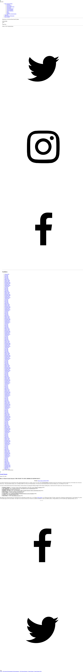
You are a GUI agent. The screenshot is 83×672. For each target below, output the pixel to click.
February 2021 (7, 341)
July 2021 (6, 336)
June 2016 (6, 397)
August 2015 (7, 408)
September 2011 (7, 455)
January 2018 (7, 378)
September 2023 (7, 309)
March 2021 (7, 340)
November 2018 (7, 368)
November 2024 (7, 295)
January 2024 (7, 305)
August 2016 (7, 395)
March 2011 (7, 461)
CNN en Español (10, 9)
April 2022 (6, 326)
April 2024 (6, 302)
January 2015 (7, 415)
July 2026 (6, 275)
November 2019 (7, 356)
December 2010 (7, 464)
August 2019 (7, 359)
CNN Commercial (10, 10)
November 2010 (7, 465)
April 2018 (6, 375)
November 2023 (7, 307)
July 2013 (6, 433)
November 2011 (7, 453)
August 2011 (7, 456)
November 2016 (7, 392)
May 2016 (6, 398)
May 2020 (6, 350)
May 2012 (6, 447)
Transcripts (6, 14)
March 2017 (7, 388)
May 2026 (6, 277)
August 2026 (7, 274)
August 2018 (7, 371)
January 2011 (7, 463)
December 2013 (7, 428)
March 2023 (7, 315)
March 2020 (7, 352)
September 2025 (7, 285)
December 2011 (7, 452)
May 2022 (6, 325)
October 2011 (7, 454)
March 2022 (7, 327)
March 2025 (7, 291)
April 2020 (6, 351)
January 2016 (7, 403)
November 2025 (7, 283)
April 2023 (6, 314)
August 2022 (7, 322)
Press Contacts (7, 16)
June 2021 (6, 337)
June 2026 (6, 276)
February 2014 (7, 426)
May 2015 (6, 411)
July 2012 (6, 445)
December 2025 (7, 282)
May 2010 (6, 467)
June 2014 (6, 422)
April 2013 (6, 436)
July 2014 (6, 421)
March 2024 (7, 303)
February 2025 (7, 292)
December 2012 (7, 440)
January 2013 (7, 439)
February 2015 (7, 414)
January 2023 (7, 317)
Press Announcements (8, 3)
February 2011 (7, 462)
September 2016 (7, 394)
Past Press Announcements (11, 13)
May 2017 (6, 386)
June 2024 (6, 300)
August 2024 (7, 298)
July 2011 (6, 457)
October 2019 (7, 357)
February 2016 (7, 402)
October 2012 (7, 442)
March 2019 (7, 364)
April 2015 (6, 412)
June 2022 (6, 324)
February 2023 (7, 316)
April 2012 (6, 448)
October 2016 (7, 393)
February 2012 (7, 450)
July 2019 (6, 360)
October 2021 (7, 333)
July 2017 (6, 384)
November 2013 (7, 429)
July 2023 (6, 311)
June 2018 (6, 373)
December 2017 (7, 379)
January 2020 (7, 354)
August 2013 (7, 432)
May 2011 (6, 459)
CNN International (10, 8)
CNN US (8, 4)
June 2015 (6, 410)
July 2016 (6, 396)
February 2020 (7, 353)
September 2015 (7, 407)
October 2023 (7, 308)
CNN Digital (9, 5)
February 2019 (7, 365)
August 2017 (7, 383)
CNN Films (9, 7)
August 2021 (7, 335)
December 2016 (7, 391)
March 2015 (7, 413)
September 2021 (7, 334)
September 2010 (7, 466)
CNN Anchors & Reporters (9, 15)
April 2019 (6, 363)
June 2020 (6, 349)
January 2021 (7, 342)
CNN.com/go (39, 497)
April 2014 (6, 424)
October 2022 (7, 320)
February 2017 (7, 389)
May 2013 (6, 435)
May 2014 (6, 423)
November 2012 (7, 441)
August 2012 (7, 444)
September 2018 (7, 370)
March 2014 (7, 425)
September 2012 (7, 443)
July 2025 (6, 287)
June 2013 (6, 434)
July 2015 (6, 409)
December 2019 (7, 355)
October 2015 (7, 406)
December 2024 (7, 294)
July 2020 (6, 348)
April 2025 (6, 290)
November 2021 (7, 332)
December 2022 (7, 318)
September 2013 (7, 431)
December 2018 (7, 367)
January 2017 (7, 390)
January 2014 (7, 427)
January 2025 (7, 293)
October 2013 (7, 430)
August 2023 (7, 310)
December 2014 (7, 416)
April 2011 (6, 460)
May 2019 (6, 362)
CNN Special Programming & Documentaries (11, 671)
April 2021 (6, 339)
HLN (8, 11)
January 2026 (7, 281)
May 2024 (6, 301)
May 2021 (6, 338)
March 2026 (7, 279)
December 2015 (7, 404)
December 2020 (7, 343)
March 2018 (7, 376)
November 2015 (7, 405)
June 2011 (6, 458)
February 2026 (7, 280)
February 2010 (7, 468)
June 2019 (6, 361)
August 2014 (7, 420)
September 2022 (7, 321)
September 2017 (7, 382)
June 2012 (6, 446)
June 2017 (6, 385)
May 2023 (6, 313)
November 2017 (7, 380)
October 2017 (7, 381)
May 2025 (6, 289)
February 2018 (7, 377)
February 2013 (7, 438)
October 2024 (7, 296)
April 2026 (6, 278)
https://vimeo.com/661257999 (43, 480)
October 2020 (7, 345)
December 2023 (7, 306)
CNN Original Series (10, 6)
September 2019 (7, 358)
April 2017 (6, 387)
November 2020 (7, 344)
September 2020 (7, 346)
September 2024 (7, 297)
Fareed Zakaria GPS (38, 671)
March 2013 (7, 437)
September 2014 (7, 419)
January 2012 (7, 451)
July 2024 (6, 299)
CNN (1, 671)
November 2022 (7, 319)
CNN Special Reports (23, 671)
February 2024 (7, 304)
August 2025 (7, 286)
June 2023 (6, 312)
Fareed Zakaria (31, 671)
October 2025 (7, 284)
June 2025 (6, 288)
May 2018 (6, 374)
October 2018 (7, 369)
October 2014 (7, 418)
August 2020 (7, 347)
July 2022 (6, 323)
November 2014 (7, 417)
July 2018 (6, 372)
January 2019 (7, 366)
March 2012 (7, 449)
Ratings (8, 12)
